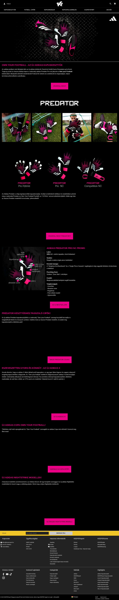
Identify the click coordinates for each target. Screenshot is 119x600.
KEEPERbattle (101, 542)
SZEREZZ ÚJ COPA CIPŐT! (59, 469)
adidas (75, 573)
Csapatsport (89, 10)
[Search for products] (110, 4)
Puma (75, 580)
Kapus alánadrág (54, 582)
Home (59, 3)
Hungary (76, 597)
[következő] (114, 127)
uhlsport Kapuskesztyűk (104, 580)
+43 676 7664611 (6, 544)
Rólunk (75, 542)
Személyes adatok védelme (102, 598)
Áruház (75, 544)
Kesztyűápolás (53, 559)
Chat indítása (5, 546)
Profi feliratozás (30, 580)
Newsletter (52, 564)
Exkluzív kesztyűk (30, 582)
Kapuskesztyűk (10, 10)
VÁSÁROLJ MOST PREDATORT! (59, 236)
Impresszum (103, 597)
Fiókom (9, 3)
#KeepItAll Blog (101, 544)
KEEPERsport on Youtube (7, 574)
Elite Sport (76, 588)
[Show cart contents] (115, 4)
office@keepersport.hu (8, 542)
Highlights (101, 570)
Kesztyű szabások (54, 557)
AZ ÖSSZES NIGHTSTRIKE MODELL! (59, 521)
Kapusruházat (49, 10)
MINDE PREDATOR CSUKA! (59, 359)
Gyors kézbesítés (30, 578)
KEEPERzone (103, 539)
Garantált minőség (30, 573)
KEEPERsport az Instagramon (3, 578)
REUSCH (76, 582)
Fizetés (52, 544)
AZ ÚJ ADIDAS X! (59, 416)
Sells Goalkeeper (78, 584)
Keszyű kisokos (54, 553)
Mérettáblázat (53, 551)
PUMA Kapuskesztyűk (103, 586)
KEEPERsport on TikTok (11, 574)
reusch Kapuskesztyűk (103, 578)
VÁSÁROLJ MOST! (59, 86)
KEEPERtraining (102, 546)
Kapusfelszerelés (69, 10)
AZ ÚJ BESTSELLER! (59, 305)
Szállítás (52, 546)
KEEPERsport (79, 539)
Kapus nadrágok (54, 578)
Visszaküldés (53, 549)
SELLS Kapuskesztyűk (103, 588)
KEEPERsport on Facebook (3, 574)
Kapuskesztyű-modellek (56, 555)
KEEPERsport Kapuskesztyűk (105, 576)
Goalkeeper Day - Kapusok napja (82, 549)
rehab (75, 591)
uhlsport (76, 586)
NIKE (75, 578)
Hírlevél (4, 533)
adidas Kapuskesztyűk (103, 573)
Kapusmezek (53, 580)
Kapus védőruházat (31, 576)
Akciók (109, 10)
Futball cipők (29, 10)
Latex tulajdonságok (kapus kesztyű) (59, 561)
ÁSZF (96, 597)
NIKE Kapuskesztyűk (103, 584)
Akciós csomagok (30, 584)
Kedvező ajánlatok (33, 570)
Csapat (75, 546)
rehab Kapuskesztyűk (103, 582)
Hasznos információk (57, 539)
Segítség (52, 542)
